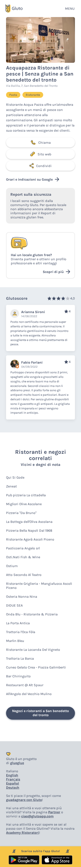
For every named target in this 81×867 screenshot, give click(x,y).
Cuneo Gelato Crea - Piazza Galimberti (36, 667)
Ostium (12, 566)
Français (13, 779)
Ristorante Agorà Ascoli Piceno (30, 539)
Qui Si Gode (15, 477)
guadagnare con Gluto (24, 800)
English (12, 775)
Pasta (13, 95)
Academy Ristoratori (22, 833)
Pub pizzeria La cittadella (26, 495)
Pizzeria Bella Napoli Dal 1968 (29, 530)
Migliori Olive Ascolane (24, 504)
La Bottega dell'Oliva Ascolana (29, 522)
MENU (70, 8)
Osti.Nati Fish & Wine (23, 557)
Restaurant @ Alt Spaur (24, 685)
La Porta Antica (18, 623)
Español (12, 783)
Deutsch (12, 787)
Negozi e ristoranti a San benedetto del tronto (40, 713)
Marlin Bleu (15, 641)
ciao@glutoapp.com (37, 816)
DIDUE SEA (14, 605)
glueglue (17, 763)
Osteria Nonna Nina (21, 596)
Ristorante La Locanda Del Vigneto (33, 650)
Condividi (44, 166)
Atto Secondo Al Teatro (23, 575)
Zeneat (11, 486)
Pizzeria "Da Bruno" (21, 513)
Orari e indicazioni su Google (29, 179)
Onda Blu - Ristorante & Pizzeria (32, 614)
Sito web (44, 154)
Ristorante (33, 95)
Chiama (44, 142)
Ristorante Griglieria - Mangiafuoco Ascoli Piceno (39, 586)
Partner (54, 812)
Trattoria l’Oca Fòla (20, 632)
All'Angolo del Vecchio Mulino (29, 694)
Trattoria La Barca (20, 658)
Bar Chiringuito (18, 676)
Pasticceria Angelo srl (23, 548)
